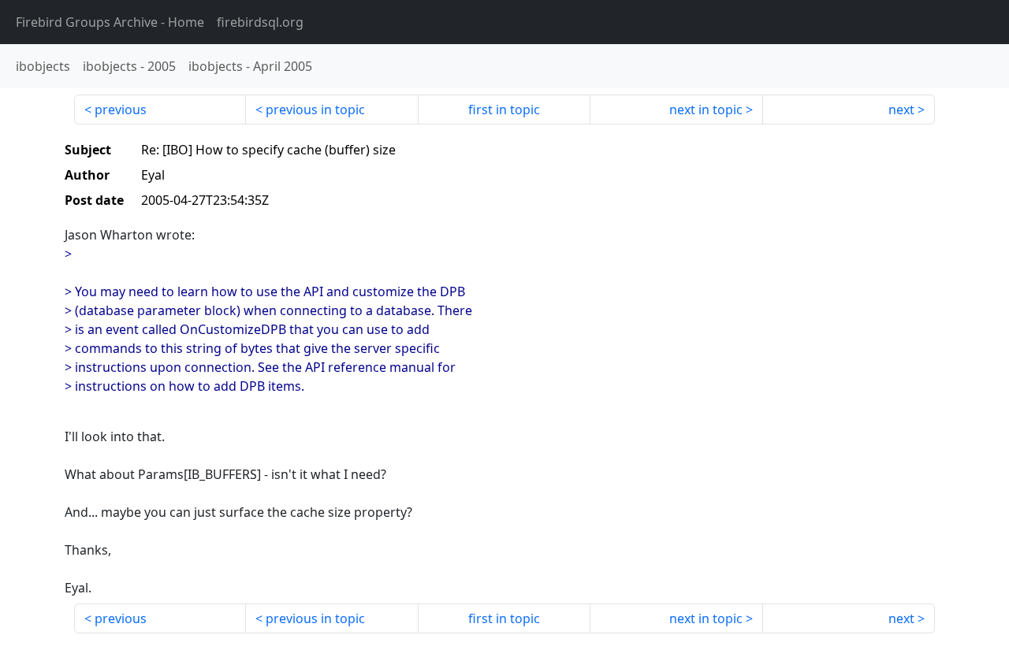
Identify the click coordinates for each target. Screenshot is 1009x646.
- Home (110, 22)
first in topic (504, 109)
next (901, 109)
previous (121, 109)
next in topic (706, 109)
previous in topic (315, 109)
